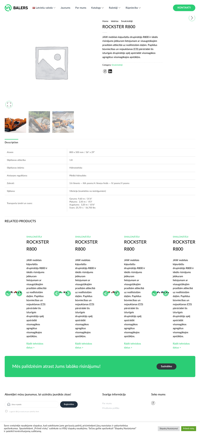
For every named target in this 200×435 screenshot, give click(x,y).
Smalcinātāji (126, 21)
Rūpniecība (132, 8)
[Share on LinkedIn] (110, 71)
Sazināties (166, 366)
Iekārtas (114, 21)
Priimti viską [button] (188, 429)
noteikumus (24, 411)
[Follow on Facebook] (153, 403)
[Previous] (10, 283)
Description (11, 142)
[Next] (190, 283)
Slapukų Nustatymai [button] (169, 429)
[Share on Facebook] (105, 71)
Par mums (80, 8)
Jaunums (65, 8)
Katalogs (96, 8)
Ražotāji (113, 8)
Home (105, 21)
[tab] (11, 142)
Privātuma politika (110, 408)
